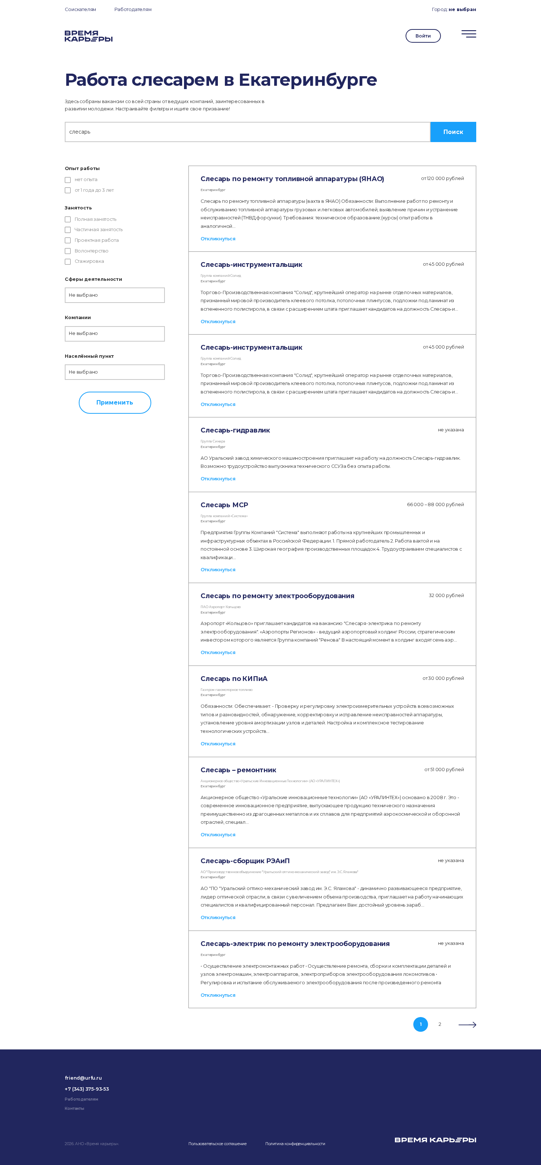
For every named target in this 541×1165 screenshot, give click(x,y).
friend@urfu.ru (83, 1078)
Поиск (453, 131)
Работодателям (132, 9)
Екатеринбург (213, 190)
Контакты (74, 1108)
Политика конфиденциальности (295, 1143)
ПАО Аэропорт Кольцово (221, 607)
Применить (114, 402)
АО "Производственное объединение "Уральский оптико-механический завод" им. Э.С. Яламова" (279, 872)
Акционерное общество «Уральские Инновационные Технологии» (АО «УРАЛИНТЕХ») (270, 781)
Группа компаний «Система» (224, 516)
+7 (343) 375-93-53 (87, 1089)
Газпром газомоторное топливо (226, 690)
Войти (423, 36)
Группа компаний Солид (221, 276)
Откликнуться (218, 238)
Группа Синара (213, 441)
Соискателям (80, 9)
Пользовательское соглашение (217, 1143)
